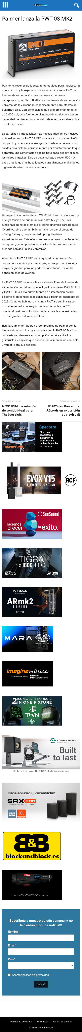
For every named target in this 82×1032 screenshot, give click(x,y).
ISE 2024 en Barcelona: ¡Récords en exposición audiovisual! (63, 410)
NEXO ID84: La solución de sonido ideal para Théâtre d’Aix (19, 410)
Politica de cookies (62, 1021)
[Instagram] (41, 1009)
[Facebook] (34, 1009)
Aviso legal (42, 1021)
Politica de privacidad (21, 1021)
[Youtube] (48, 1009)
